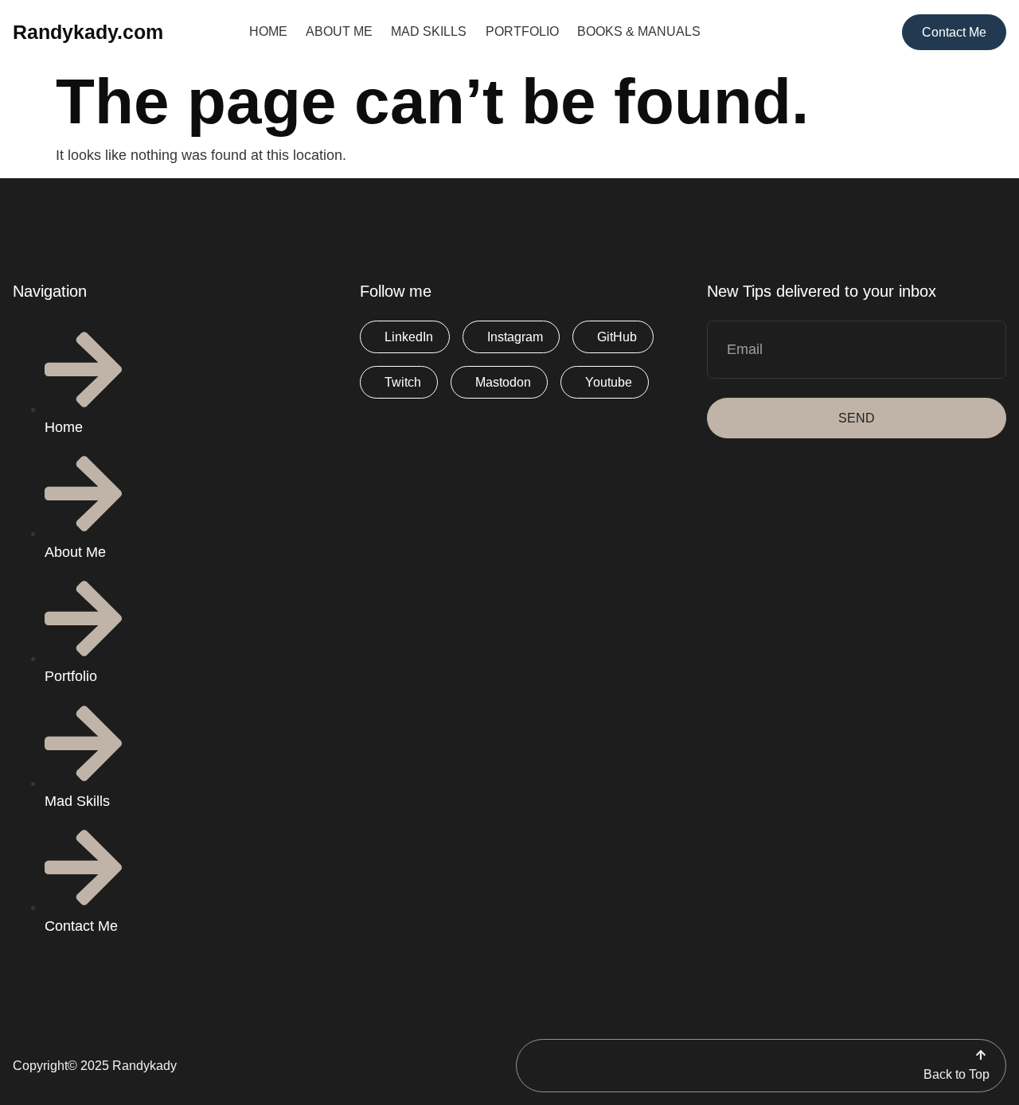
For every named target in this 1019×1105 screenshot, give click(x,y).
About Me (339, 31)
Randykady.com (88, 32)
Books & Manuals (639, 31)
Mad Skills (429, 31)
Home (268, 31)
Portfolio (522, 31)
